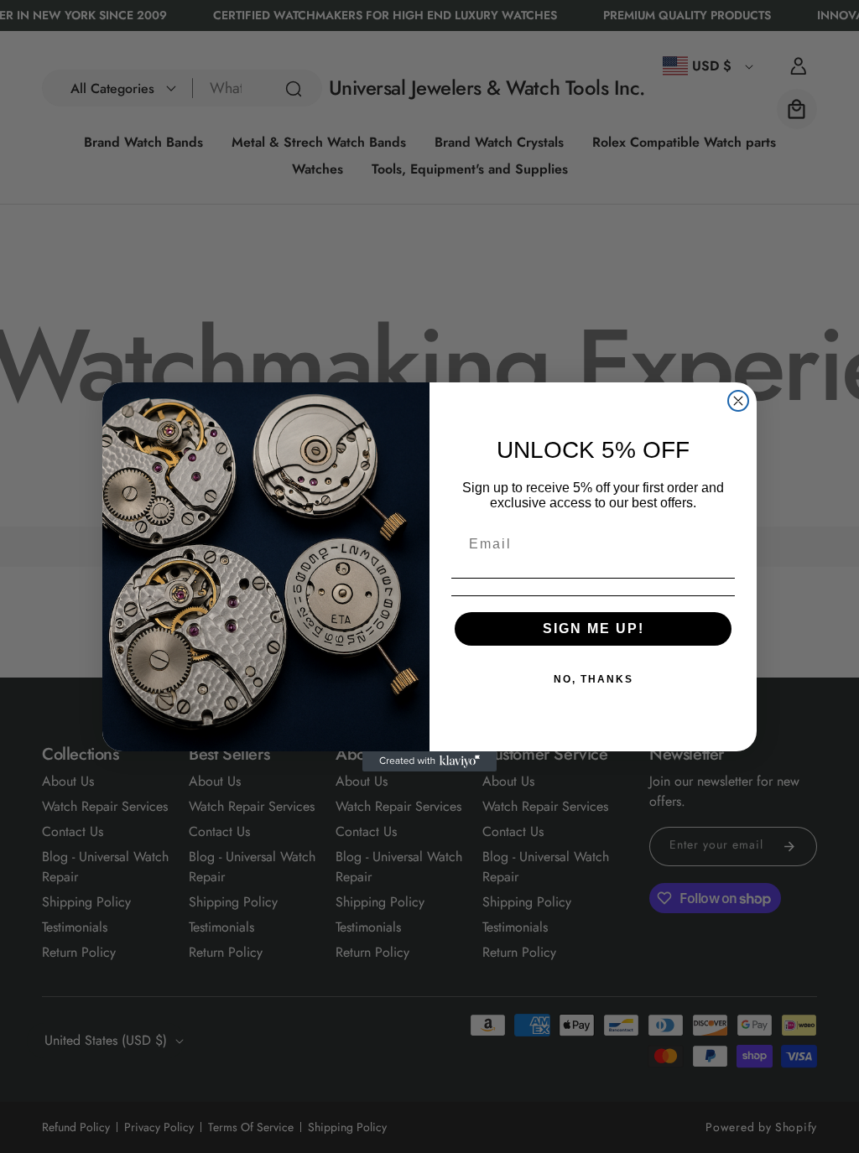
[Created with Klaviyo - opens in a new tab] (429, 761)
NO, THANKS (593, 679)
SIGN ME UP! (593, 628)
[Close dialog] (738, 401)
